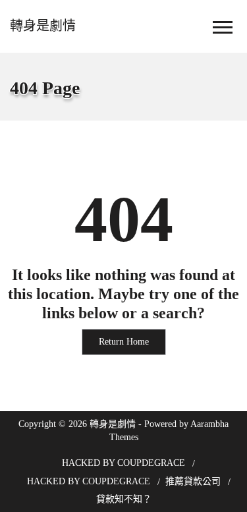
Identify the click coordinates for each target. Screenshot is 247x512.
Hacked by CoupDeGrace (123, 463)
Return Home (124, 342)
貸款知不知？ (123, 499)
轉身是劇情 (43, 25)
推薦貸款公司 (193, 481)
